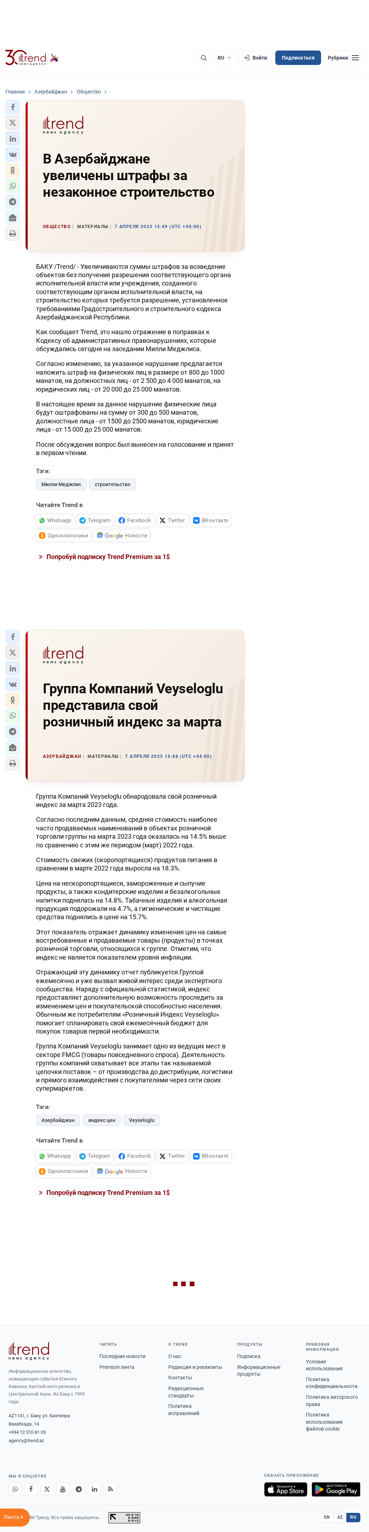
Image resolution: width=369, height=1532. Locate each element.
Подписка (249, 1356)
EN (327, 1517)
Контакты (180, 1377)
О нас (174, 1356)
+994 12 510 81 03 (27, 1432)
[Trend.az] (32, 58)
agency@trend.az (26, 1440)
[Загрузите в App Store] (285, 1489)
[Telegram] (78, 1489)
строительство (112, 484)
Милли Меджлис (61, 484)
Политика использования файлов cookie (324, 1422)
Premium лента (116, 1367)
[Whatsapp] (15, 1489)
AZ (340, 1517)
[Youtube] (62, 1489)
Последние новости (122, 1356)
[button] (12, 107)
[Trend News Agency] (29, 1351)
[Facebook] (31, 1489)
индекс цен (101, 1120)
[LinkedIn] (94, 1489)
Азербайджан (58, 1120)
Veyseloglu (142, 1120)
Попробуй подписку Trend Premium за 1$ (107, 556)
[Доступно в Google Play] (336, 1489)
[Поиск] (203, 58)
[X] (46, 1489)
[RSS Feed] (110, 1489)
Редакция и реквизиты (195, 1367)
